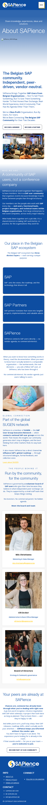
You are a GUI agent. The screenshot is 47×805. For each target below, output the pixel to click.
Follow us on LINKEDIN (35, 779)
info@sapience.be (23, 679)
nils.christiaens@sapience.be (23, 563)
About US (9, 777)
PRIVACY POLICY (11, 780)
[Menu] (41, 5)
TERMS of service (12, 783)
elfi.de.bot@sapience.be (23, 621)
